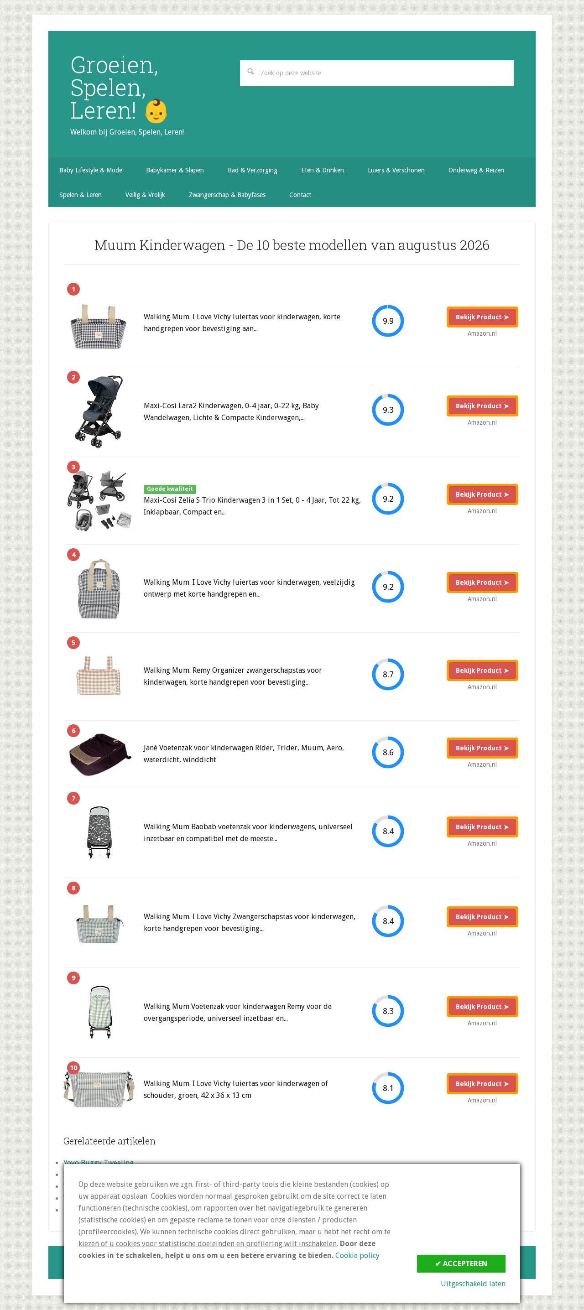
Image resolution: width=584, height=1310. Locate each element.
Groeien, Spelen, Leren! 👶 (120, 87)
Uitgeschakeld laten (473, 1283)
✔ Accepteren (461, 1263)
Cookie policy (357, 1255)
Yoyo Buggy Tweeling (98, 1163)
